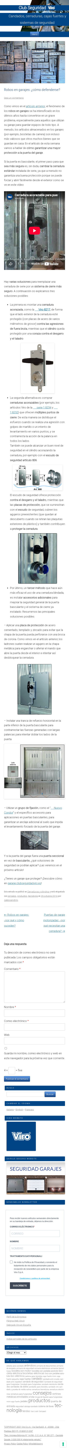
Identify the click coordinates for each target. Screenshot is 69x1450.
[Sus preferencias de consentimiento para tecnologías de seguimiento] (63, 1444)
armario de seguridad (25, 1368)
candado (36, 1378)
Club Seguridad (33, 7)
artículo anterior (35, 106)
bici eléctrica (17, 1376)
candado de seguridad (33, 1381)
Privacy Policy (10, 1443)
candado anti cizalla (51, 1379)
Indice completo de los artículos (22, 1339)
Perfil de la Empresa (16, 1316)
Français (29, 1109)
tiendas (26, 1411)
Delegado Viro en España (19, 1325)
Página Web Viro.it (15, 1320)
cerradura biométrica (40, 1389)
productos (22, 896)
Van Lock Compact (38, 1411)
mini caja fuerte (13, 1402)
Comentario (12, 969)
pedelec (24, 1401)
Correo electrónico (16, 1021)
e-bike (31, 1397)
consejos (12, 896)
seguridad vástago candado (27, 1406)
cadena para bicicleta (33, 1376)
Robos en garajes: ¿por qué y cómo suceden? (16, 920)
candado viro (53, 1387)
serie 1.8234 (44, 407)
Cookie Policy (22, 1443)
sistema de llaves (46, 1406)
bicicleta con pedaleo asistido (45, 1371)
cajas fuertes (25, 1379)
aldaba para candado (15, 1366)
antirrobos (30, 1365)
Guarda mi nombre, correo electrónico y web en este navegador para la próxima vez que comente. (34, 1056)
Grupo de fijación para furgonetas (48, 1397)
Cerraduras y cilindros (38, 891)
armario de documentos (46, 1366)
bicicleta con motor (21, 1370)
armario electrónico (42, 1368)
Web (7, 1035)
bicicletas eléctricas (33, 1373)
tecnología (33, 896)
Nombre (10, 1007)
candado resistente (49, 1384)
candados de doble (19, 1386)
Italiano (10, 1109)
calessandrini (11, 900)
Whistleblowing (36, 1443)
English (19, 1109)
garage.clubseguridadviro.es (24, 883)
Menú (34, 34)
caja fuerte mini (49, 1376)
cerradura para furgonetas (21, 1394)
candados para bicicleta (38, 1387)
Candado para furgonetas (30, 1384)
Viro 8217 (44, 309)
